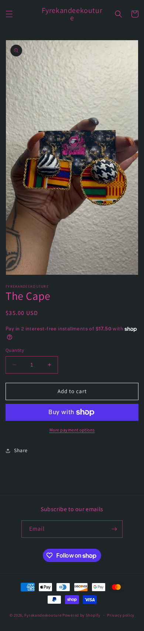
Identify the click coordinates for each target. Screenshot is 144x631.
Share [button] (21, 450)
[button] (9, 14)
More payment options (72, 430)
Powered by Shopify (81, 615)
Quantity (15, 350)
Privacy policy (120, 615)
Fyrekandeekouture (42, 615)
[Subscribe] (114, 529)
